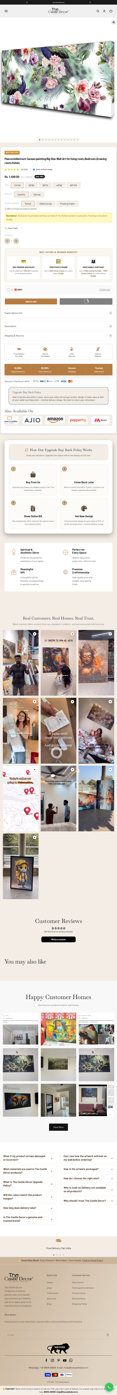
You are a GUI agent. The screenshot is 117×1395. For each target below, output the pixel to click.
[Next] (90, 2)
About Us (51, 1298)
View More (58, 1127)
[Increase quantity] (16, 241)
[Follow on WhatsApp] (71, 1360)
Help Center (78, 1282)
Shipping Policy (79, 1303)
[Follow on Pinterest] (58, 1360)
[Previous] (26, 2)
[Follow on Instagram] (52, 1360)
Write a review (58, 939)
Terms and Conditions (83, 1287)
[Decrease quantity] (7, 241)
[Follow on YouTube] (65, 1360)
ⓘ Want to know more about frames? (21, 208)
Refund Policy (79, 1298)
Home (50, 1282)
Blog (49, 1303)
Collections (52, 1293)
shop (49, 1287)
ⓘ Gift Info (104, 289)
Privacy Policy (78, 1293)
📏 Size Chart (11, 228)
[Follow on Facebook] (46, 1360)
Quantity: (9, 235)
